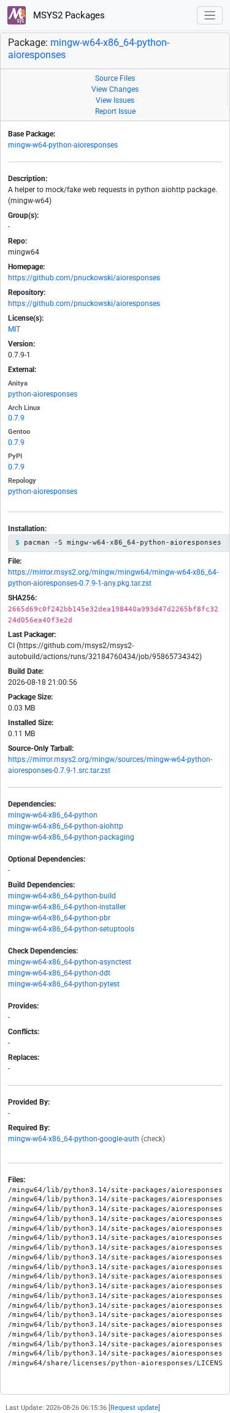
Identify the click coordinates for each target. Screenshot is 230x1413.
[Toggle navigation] (210, 15)
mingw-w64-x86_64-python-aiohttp (65, 826)
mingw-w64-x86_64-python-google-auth (73, 1139)
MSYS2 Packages (68, 15)
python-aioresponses (42, 394)
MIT (14, 329)
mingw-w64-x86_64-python (53, 815)
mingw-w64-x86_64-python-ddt (59, 973)
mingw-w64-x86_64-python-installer (67, 907)
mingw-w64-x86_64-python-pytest (64, 984)
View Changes (115, 89)
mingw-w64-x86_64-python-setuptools (71, 929)
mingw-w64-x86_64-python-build (62, 896)
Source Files (115, 78)
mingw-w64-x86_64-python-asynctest (69, 962)
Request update (134, 1408)
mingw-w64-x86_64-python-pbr (59, 918)
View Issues (115, 100)
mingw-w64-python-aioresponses (63, 145)
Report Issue (115, 111)
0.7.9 (16, 418)
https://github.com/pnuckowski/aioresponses (84, 278)
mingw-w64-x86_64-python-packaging (71, 837)
